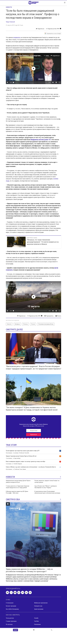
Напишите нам (38, 606)
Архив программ (38, 609)
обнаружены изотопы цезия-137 (40, 139)
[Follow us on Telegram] (22, 592)
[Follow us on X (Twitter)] (11, 592)
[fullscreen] (59, 82)
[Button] (40, 29)
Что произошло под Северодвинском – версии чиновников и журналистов (33, 284)
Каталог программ (11, 606)
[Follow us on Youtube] (15, 592)
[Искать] (51, 630)
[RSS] (26, 592)
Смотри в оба (13, 499)
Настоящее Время (14, 58)
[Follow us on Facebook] (7, 592)
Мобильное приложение (41, 603)
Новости (9, 7)
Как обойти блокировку (12, 609)
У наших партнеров (11, 621)
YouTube (36, 621)
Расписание (37, 624)
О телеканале (9, 603)
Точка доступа (10, 618)
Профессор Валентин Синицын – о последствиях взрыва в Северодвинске (33, 56)
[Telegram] (33, 630)
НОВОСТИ (10, 477)
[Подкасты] (30, 592)
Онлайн (36, 618)
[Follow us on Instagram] (18, 592)
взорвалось (17, 37)
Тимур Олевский (10, 22)
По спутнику (9, 624)
